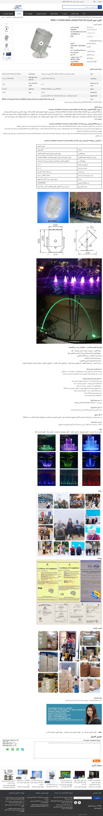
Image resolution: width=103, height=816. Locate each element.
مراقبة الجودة (54, 13)
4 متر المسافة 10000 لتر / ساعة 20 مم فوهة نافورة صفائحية (37, 782)
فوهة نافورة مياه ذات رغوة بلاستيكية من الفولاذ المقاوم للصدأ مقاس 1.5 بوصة (14, 798)
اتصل (82, 64)
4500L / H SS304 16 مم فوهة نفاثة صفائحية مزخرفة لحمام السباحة (94, 782)
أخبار (83, 13)
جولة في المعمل (41, 13)
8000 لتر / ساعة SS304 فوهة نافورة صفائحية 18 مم (23, 782)
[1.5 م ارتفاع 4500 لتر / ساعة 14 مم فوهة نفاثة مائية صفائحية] (51, 776)
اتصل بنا (64, 13)
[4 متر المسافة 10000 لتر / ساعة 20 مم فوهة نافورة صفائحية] (37, 774)
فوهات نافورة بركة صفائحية (72, 732)
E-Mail (99, 806)
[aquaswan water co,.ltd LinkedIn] (76, 803)
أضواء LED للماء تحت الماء (64, 793)
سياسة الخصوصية (82, 814)
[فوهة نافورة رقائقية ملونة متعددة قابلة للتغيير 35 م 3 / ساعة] (80, 774)
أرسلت (97, 798)
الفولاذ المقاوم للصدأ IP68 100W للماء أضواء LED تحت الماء (63, 807)
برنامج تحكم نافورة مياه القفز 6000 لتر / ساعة (66, 781)
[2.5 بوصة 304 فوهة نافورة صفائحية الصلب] (8, 774)
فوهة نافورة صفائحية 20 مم (54, 732)
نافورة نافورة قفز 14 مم (89, 732)
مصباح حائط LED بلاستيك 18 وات (64, 804)
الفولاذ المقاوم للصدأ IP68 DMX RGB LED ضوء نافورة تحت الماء (62, 801)
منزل (2, 17)
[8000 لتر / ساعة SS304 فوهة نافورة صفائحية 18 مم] (23, 774)
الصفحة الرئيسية (8, 13)
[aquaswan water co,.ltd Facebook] (80, 803)
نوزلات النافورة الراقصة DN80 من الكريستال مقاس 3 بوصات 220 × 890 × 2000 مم (14, 810)
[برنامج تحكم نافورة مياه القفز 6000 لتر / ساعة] (65, 774)
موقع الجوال (97, 808)
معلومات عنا (28, 13)
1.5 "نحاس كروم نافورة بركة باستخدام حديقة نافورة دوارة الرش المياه (14, 801)
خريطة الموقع (92, 806)
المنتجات (8, 17)
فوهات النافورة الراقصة (16, 793)
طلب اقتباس (74, 13)
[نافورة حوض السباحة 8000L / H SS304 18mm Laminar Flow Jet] (6, 38)
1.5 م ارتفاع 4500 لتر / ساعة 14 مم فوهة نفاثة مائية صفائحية (52, 786)
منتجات (19, 13)
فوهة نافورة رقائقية (17, 17)
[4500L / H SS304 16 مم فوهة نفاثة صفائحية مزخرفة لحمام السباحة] (94, 774)
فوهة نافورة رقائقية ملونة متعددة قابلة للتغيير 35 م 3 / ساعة (80, 782)
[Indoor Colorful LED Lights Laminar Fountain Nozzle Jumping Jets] (41, 43)
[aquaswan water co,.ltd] (17, 7)
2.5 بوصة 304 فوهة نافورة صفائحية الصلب (8, 782)
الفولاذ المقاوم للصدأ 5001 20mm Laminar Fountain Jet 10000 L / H (39, 805)
